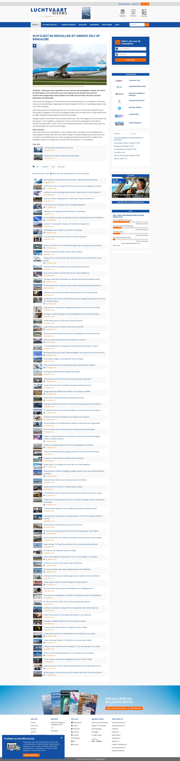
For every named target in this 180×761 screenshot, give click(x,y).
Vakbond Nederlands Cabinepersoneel (58, 723)
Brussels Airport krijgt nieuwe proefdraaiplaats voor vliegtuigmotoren (69, 588)
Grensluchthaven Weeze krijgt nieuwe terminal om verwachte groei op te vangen (73, 493)
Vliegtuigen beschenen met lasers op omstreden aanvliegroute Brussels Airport (72, 404)
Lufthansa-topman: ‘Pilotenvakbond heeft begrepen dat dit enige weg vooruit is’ (72, 666)
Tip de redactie (83, 173)
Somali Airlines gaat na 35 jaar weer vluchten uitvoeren (63, 320)
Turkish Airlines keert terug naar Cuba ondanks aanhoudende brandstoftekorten (72, 285)
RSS (74, 741)
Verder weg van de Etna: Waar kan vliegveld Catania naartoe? (66, 582)
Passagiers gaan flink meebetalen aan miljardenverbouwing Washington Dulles (72, 279)
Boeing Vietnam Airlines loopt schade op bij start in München (65, 480)
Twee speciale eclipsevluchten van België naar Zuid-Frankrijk (65, 627)
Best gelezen (117, 133)
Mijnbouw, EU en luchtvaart (124, 195)
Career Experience (68, 25)
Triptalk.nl (115, 729)
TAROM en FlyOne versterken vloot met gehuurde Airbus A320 (66, 267)
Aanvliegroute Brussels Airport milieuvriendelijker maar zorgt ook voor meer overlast (74, 352)
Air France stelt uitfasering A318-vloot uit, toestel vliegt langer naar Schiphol (71, 531)
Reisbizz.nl (115, 732)
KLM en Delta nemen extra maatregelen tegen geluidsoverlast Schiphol (69, 365)
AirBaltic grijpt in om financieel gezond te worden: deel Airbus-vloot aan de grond (73, 672)
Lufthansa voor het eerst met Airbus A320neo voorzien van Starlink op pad (70, 292)
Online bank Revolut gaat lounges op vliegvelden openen (64, 398)
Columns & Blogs (49, 25)
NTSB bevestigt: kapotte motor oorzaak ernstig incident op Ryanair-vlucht (70, 508)
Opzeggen (95, 732)
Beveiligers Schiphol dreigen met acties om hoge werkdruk (65, 621)
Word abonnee (135, 708)
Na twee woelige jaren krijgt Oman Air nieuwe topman (63, 252)
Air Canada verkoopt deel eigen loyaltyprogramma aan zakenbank (67, 569)
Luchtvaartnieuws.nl (118, 722)
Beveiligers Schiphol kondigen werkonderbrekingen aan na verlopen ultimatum (71, 314)
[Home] (49, 13)
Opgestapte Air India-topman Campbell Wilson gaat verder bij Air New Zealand (72, 307)
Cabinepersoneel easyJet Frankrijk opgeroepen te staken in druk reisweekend (71, 576)
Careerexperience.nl (118, 747)
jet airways (61, 167)
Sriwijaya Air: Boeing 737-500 (124, 146)
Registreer (135, 4)
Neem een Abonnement (100, 722)
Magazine (83, 25)
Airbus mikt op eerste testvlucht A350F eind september (64, 327)
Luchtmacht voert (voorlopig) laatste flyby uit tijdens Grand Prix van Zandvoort (72, 192)
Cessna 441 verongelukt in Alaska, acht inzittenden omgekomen (66, 224)
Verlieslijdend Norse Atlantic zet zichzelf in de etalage (63, 230)
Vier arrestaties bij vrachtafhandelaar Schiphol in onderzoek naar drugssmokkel (72, 423)
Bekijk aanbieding (31, 755)
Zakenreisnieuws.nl (118, 726)
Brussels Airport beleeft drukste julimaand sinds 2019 (63, 525)
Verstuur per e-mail (42, 173)
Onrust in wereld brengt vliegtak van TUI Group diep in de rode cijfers (69, 653)
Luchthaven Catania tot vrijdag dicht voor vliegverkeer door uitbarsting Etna (71, 608)
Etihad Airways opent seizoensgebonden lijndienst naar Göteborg (67, 615)
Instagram (76, 738)
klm (38, 167)
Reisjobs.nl (115, 741)
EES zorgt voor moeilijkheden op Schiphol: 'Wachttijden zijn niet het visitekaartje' (72, 595)
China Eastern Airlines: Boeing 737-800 (127, 143)
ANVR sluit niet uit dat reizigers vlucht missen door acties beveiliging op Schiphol (72, 186)
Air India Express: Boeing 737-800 (125, 149)
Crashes (133, 133)
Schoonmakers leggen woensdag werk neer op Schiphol (63, 359)
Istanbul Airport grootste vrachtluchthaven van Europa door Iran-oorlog (69, 633)
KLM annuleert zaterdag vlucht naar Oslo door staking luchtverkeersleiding (70, 180)
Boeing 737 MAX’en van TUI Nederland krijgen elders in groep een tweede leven (73, 245)
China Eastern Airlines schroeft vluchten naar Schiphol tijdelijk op (66, 273)
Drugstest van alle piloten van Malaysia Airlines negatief (63, 458)
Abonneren (94, 25)
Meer (117, 25)
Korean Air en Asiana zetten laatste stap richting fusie (63, 563)
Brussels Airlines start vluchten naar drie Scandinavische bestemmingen (69, 429)
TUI (52, 728)
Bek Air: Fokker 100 (120, 159)
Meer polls (116, 245)
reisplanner (107, 25)
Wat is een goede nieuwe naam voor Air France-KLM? (128, 216)
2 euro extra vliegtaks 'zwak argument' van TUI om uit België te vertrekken (71, 557)
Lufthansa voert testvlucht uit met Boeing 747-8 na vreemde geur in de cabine (72, 646)
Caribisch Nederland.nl (119, 744)
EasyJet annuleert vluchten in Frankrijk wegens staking (63, 487)
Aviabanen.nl (116, 738)
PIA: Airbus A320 (119, 152)
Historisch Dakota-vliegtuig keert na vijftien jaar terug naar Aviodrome (69, 198)
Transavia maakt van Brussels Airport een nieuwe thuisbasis (65, 237)
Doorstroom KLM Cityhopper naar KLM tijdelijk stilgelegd (64, 205)
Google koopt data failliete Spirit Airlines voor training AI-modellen (67, 391)
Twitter (75, 726)
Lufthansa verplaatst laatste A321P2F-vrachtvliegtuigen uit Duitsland (68, 445)
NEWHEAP (54, 731)
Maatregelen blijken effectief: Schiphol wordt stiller (62, 372)
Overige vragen (97, 735)
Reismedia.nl (116, 735)
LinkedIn (76, 732)
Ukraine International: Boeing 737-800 (126, 155)
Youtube (76, 735)
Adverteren (34, 726)
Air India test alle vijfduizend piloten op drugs (60, 550)
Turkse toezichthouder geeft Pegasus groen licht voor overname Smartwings (71, 451)
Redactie (33, 729)
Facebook (76, 729)
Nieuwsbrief (77, 722)
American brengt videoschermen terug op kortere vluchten (65, 340)
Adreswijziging (96, 729)
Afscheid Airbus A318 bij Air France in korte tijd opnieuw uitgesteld (67, 379)
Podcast (76, 744)
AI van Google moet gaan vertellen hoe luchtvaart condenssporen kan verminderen (73, 217)
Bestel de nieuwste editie (116, 708)
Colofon (33, 732)
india (53, 167)
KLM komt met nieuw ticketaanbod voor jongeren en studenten (66, 417)
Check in (144, 4)
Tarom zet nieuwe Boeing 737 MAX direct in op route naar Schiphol (68, 640)
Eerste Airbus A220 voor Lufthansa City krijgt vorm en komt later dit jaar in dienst (73, 537)
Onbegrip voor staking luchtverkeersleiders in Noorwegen (64, 211)
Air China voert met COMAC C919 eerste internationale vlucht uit (67, 601)
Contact (33, 722)
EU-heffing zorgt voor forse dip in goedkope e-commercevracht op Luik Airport (72, 410)
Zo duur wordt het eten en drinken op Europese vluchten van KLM (67, 385)
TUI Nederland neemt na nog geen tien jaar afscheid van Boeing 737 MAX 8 (71, 346)
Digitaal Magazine (124, 4)
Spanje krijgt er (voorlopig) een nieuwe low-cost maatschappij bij (67, 464)
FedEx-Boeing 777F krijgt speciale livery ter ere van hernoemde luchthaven (71, 544)
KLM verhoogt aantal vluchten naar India (58, 148)
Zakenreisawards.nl (118, 751)
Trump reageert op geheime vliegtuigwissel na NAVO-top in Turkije (68, 659)
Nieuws (35, 25)
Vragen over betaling (98, 726)
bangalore (45, 167)
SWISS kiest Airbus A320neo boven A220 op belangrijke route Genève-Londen (72, 333)
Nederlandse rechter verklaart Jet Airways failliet (61, 156)
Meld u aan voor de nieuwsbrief (63, 173)
